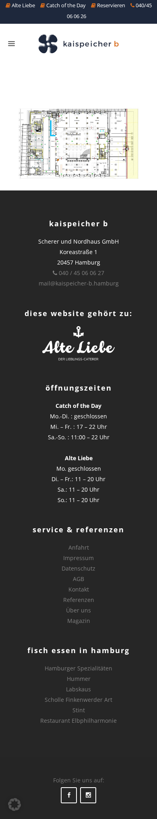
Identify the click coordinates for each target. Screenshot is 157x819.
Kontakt (78, 589)
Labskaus (78, 689)
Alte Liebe (22, 5)
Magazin (78, 621)
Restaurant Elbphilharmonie (78, 720)
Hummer (79, 678)
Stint (78, 710)
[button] (14, 804)
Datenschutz (78, 568)
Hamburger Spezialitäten (78, 668)
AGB (78, 579)
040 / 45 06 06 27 (80, 273)
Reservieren (110, 5)
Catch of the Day (65, 5)
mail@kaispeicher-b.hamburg (79, 283)
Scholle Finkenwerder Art (78, 699)
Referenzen (78, 600)
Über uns (78, 610)
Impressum (78, 558)
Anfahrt (78, 547)
